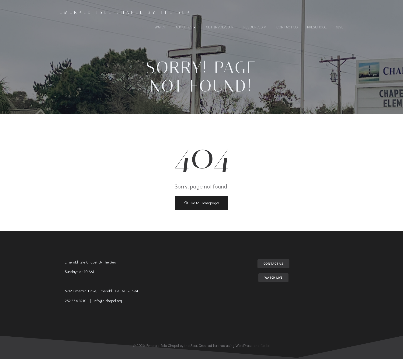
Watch (160, 26)
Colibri (265, 345)
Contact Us (287, 26)
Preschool (317, 26)
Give (339, 26)
